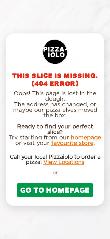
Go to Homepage (55, 190)
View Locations (63, 162)
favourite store (72, 143)
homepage (86, 137)
